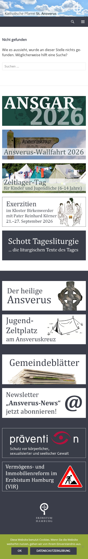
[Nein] (83, 547)
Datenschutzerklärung (53, 551)
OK (20, 551)
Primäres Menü (83, 22)
